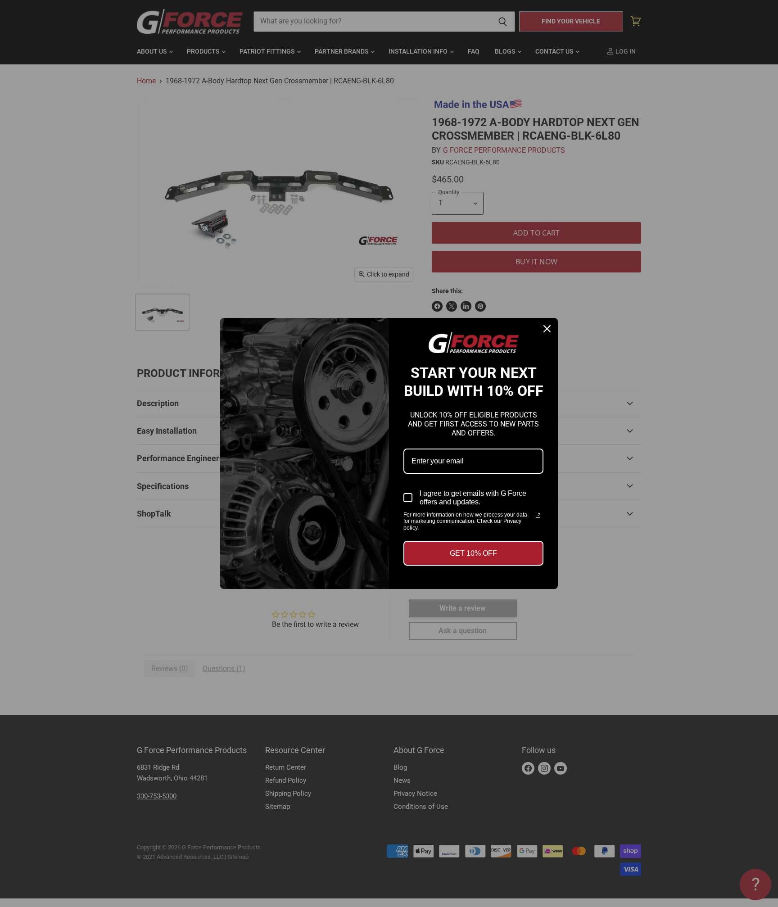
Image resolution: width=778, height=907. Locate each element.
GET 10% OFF (473, 553)
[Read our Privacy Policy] (538, 515)
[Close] (547, 329)
